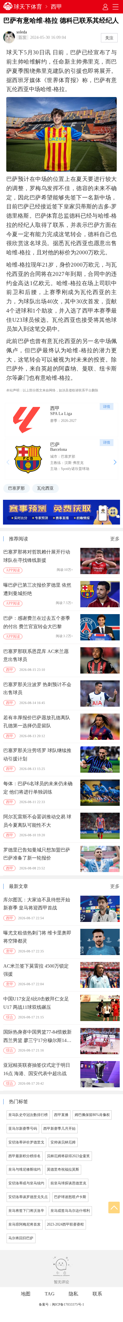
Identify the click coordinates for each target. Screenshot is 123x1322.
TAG (50, 1294)
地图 (25, 1294)
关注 (109, 38)
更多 (115, 539)
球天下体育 (28, 7)
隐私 (73, 1294)
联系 (97, 1294)
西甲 (56, 7)
